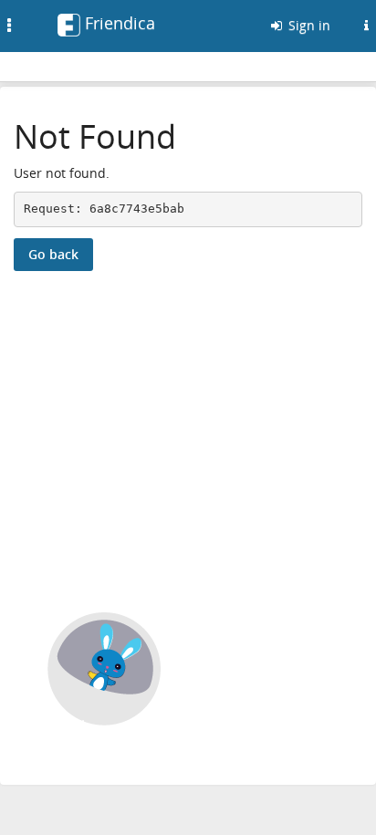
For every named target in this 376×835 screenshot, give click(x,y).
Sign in (307, 25)
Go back (53, 254)
